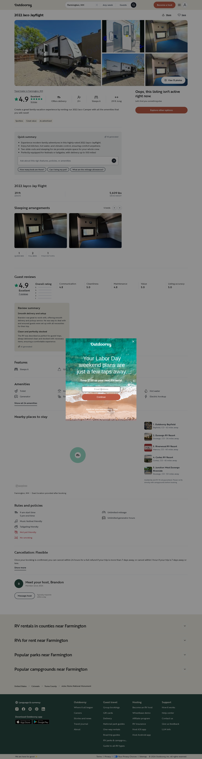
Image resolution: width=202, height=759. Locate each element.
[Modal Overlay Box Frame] (101, 379)
